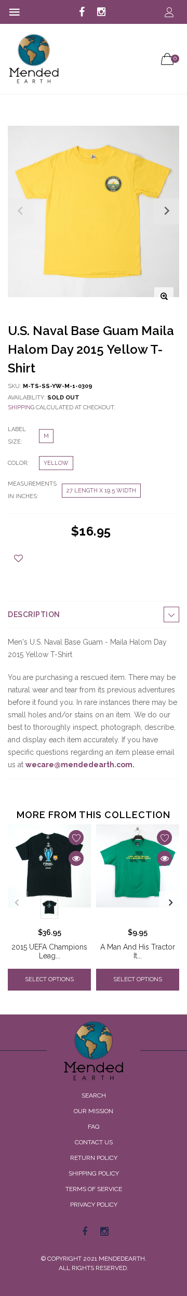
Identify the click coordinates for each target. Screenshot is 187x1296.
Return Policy (93, 1157)
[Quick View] (76, 858)
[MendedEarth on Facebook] (82, 12)
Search (94, 1095)
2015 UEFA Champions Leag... (49, 951)
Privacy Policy (93, 1204)
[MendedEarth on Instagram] (101, 12)
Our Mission (93, 1111)
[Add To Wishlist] (18, 558)
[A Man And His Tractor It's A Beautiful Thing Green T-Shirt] (137, 873)
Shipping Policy (94, 1173)
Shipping (21, 407)
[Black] (49, 907)
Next (170, 902)
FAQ (93, 1126)
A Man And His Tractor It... (137, 951)
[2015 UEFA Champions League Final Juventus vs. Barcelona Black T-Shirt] (49, 873)
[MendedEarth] (93, 1051)
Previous (16, 902)
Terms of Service (93, 1189)
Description (34, 614)
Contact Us (94, 1142)
